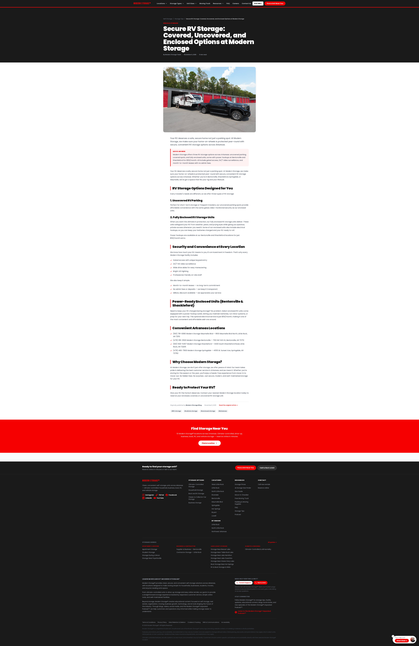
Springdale (216, 505)
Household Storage (196, 490)
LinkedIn (148, 498)
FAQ (228, 3)
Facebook (173, 495)
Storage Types (176, 3)
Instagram (149, 495)
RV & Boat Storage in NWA (220, 567)
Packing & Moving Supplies (241, 503)
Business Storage (195, 503)
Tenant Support (245, 583)
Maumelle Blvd (217, 502)
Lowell (214, 516)
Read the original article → (228, 405)
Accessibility (225, 622)
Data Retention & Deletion (177, 622)
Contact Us (246, 3)
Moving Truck (204, 3)
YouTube (160, 498)
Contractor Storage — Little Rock (189, 552)
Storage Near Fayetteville (151, 558)
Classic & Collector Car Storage (197, 498)
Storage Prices (240, 484)
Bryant (214, 512)
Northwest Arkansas (219, 531)
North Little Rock (218, 491)
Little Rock (215, 488)
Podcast (238, 514)
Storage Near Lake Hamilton (221, 555)
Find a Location (208, 443)
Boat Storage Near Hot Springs (222, 564)
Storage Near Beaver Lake (220, 549)
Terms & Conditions (148, 622)
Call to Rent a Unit (267, 468)
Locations (161, 3)
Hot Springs (216, 509)
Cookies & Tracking (194, 622)
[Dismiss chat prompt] (393, 636)
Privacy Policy (162, 622)
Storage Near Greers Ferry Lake (222, 561)
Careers (236, 3)
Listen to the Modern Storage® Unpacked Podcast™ (254, 612)
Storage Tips (179, 19)
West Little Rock (218, 484)
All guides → (272, 542)
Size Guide (239, 491)
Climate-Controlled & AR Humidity (258, 549)
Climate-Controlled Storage (196, 485)
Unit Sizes (190, 3)
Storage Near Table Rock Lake (222, 552)
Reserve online (263, 488)
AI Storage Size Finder (243, 488)
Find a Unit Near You (275, 3)
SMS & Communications (211, 622)
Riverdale (215, 495)
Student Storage (148, 552)
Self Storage (167, 19)
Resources (217, 3)
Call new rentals (264, 484)
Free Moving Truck (242, 498)
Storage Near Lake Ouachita (221, 558)
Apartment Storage (149, 549)
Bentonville (216, 498)
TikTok (161, 495)
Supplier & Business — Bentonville (189, 549)
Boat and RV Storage (196, 493)
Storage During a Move (151, 555)
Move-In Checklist (242, 495)
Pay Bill (258, 3)
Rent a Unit (262, 583)
